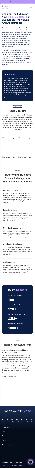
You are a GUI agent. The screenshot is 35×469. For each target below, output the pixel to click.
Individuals (25, 2)
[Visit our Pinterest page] (12, 420)
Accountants (4, 2)
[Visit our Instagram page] (8, 420)
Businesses (11, 2)
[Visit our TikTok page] (32, 420)
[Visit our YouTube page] (27, 420)
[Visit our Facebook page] (3, 420)
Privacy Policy (6, 465)
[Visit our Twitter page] (17, 420)
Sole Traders (18, 2)
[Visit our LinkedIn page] (22, 420)
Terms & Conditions (17, 465)
